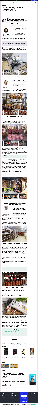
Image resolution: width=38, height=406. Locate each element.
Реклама (10, 0)
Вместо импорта (3, 5)
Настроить (29, 404)
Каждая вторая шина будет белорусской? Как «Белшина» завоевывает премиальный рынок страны (13, 331)
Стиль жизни (3, 370)
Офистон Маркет (15, 0)
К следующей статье (14, 339)
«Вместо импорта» (18, 22)
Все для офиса (21, 0)
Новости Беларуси (3, 397)
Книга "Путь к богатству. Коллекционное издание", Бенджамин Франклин (30, 357)
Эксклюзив (3, 0)
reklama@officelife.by (13, 397)
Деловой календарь (33, 0)
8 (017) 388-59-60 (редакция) (13, 395)
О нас (7, 0)
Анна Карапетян (4, 379)
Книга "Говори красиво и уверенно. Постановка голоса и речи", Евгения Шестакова (14, 357)
